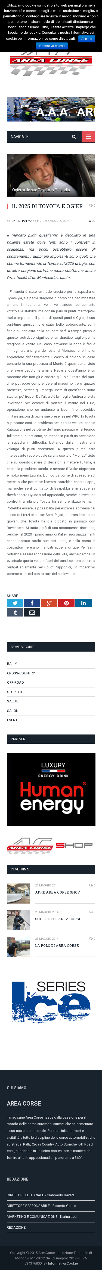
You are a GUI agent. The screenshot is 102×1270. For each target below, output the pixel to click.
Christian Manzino (26, 221)
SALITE (12, 701)
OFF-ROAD (15, 682)
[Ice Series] (51, 1038)
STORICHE (15, 692)
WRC (92, 221)
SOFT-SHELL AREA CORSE (58, 918)
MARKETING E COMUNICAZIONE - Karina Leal (42, 1217)
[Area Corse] (51, 59)
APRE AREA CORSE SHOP (57, 892)
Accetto (86, 39)
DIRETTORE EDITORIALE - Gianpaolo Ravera (41, 1195)
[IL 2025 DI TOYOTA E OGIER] (51, 176)
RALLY (12, 664)
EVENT (12, 720)
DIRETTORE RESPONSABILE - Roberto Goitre (41, 1206)
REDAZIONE (16, 1227)
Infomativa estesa (52, 46)
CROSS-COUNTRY (21, 673)
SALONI (13, 711)
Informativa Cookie (63, 1263)
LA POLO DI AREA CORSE (57, 945)
